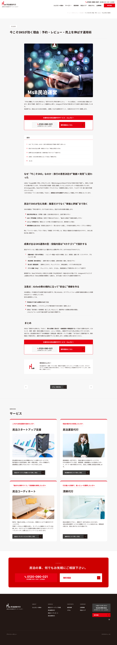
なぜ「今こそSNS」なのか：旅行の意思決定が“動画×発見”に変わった (47, 144)
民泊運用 (13, 26)
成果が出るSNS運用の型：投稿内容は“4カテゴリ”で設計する (44, 152)
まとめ (30, 161)
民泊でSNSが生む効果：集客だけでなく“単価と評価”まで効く (45, 148)
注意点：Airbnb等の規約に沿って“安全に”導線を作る (42, 156)
